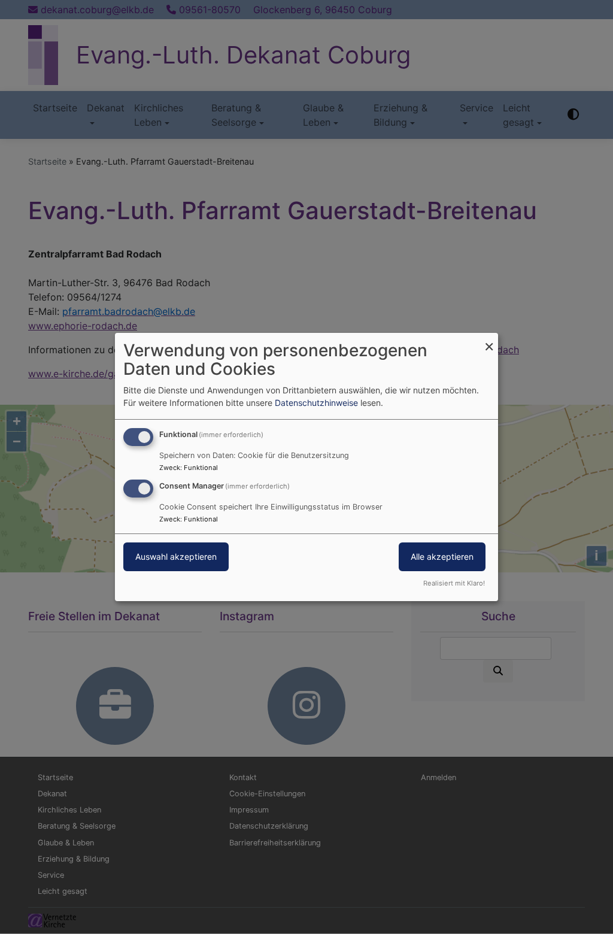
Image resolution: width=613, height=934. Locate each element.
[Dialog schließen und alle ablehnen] (489, 340)
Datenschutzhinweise (316, 403)
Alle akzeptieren (442, 556)
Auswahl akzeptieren (176, 556)
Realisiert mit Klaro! (454, 583)
